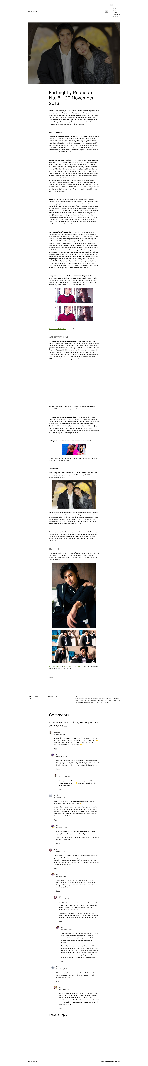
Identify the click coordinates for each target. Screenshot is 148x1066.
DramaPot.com (33, 11)
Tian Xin (93, 702)
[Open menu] (106, 11)
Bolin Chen (98, 699)
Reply (55, 749)
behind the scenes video (72, 666)
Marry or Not (95, 700)
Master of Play (103, 700)
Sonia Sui (117, 700)
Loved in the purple (84, 700)
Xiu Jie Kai (106, 702)
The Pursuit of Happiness (82, 702)
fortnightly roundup (108, 699)
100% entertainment (81, 699)
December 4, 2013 (61, 876)
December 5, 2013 (64, 899)
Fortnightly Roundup (51, 696)
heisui (56, 795)
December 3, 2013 (61, 828)
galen (55, 849)
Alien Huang (91, 699)
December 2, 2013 (59, 797)
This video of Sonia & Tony (57, 329)
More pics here (54, 666)
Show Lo (111, 700)
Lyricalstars (57, 732)
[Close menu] (111, 5)
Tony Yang (99, 702)
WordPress (116, 1061)
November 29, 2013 (59, 734)
